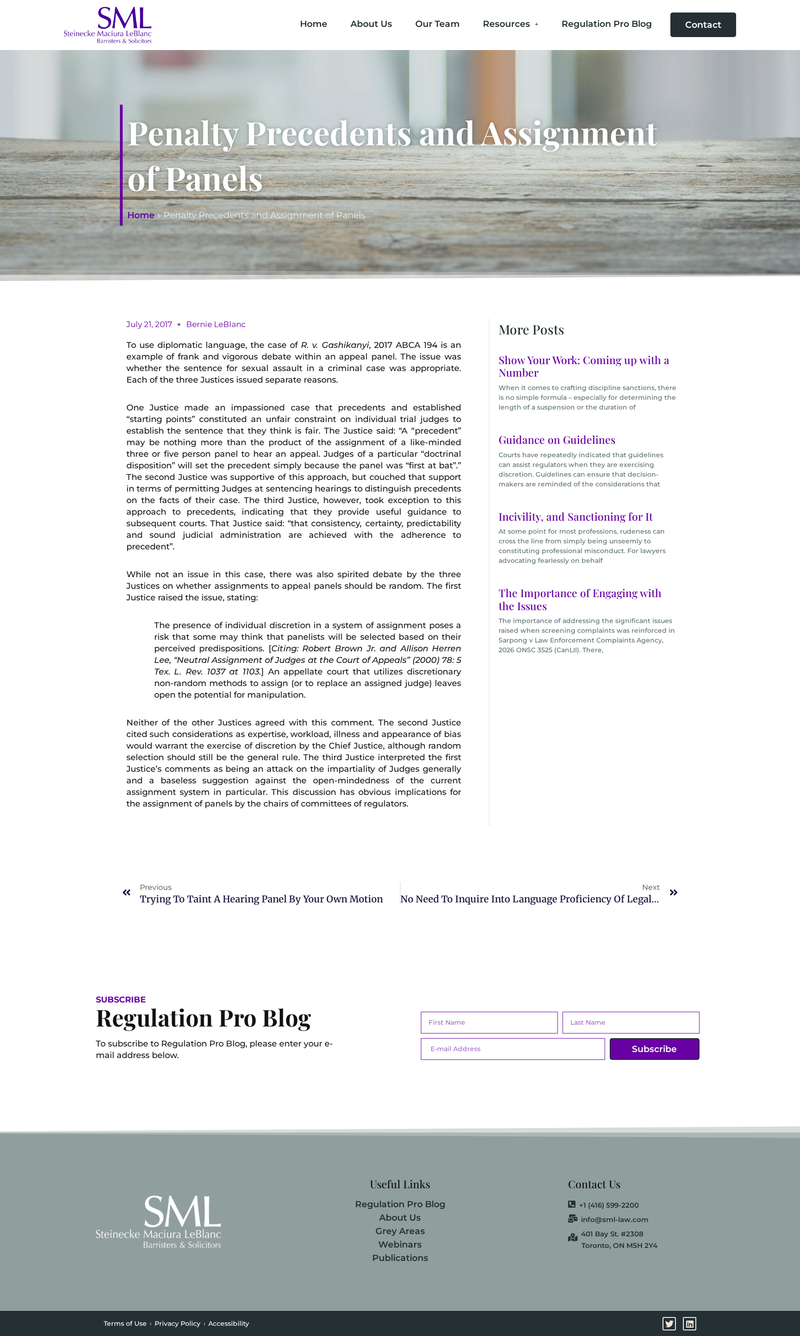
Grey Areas (400, 1231)
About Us (371, 24)
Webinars (400, 1244)
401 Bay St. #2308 (612, 1233)
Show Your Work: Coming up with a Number (584, 366)
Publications (400, 1258)
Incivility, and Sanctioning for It (576, 516)
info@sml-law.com (615, 1219)
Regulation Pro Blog (607, 24)
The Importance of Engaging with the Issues (580, 599)
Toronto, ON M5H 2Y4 (619, 1245)
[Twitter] (789, 555)
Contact (703, 24)
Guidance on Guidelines (557, 439)
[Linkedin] (789, 579)
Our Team (437, 24)
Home (313, 24)
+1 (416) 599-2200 (609, 1205)
